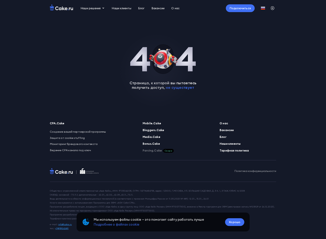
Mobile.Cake (152, 123)
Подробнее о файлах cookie (116, 224)
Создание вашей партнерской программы (78, 131)
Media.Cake (151, 137)
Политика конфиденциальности (255, 171)
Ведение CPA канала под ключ (70, 150)
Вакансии (158, 8)
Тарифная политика (234, 150)
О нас (224, 123)
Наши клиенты (121, 8)
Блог (141, 8)
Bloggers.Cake (153, 130)
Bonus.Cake (151, 143)
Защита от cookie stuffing (67, 138)
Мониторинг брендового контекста (74, 144)
